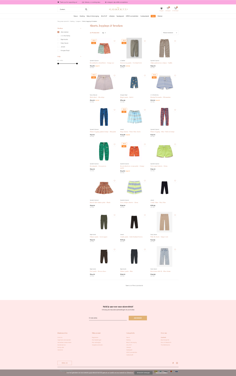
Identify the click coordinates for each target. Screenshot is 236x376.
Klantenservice (61, 345)
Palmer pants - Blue (126, 271)
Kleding (82, 16)
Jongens (78, 21)
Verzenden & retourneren (64, 342)
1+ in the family (65, 36)
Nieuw (76, 16)
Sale (153, 16)
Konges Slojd (65, 50)
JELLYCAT (104, 16)
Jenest (63, 47)
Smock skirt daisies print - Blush (100, 202)
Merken (160, 16)
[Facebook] (173, 363)
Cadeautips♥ (144, 16)
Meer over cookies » (162, 372)
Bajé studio (64, 39)
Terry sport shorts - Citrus (158, 166)
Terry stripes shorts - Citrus (129, 202)
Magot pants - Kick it (126, 97)
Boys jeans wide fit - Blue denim (160, 271)
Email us (64, 363)
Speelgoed (120, 16)
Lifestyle (111, 16)
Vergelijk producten (97, 345)
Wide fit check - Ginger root (159, 237)
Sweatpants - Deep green (98, 166)
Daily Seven (64, 43)
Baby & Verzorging (93, 16)
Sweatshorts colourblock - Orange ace (102, 63)
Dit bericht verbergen (143, 372)
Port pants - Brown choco (98, 271)
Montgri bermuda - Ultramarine (160, 97)
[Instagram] (177, 363)
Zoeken (86, 9)
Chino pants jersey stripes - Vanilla (161, 63)
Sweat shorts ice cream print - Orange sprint (132, 167)
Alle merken (64, 32)
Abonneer (138, 318)
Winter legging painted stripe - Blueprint (103, 132)
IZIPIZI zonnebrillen (132, 16)
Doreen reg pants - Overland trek (131, 63)
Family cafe (60, 347)
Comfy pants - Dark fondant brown (131, 237)
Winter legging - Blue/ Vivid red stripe (162, 132)
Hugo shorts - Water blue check (130, 132)
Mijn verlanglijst (96, 342)
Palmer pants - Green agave (98, 237)
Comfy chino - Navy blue (158, 202)
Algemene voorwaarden (64, 340)
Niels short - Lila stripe (97, 97)
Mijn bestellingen (96, 340)
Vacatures (60, 350)
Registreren (95, 337)
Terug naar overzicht (63, 21)
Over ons (59, 337)
